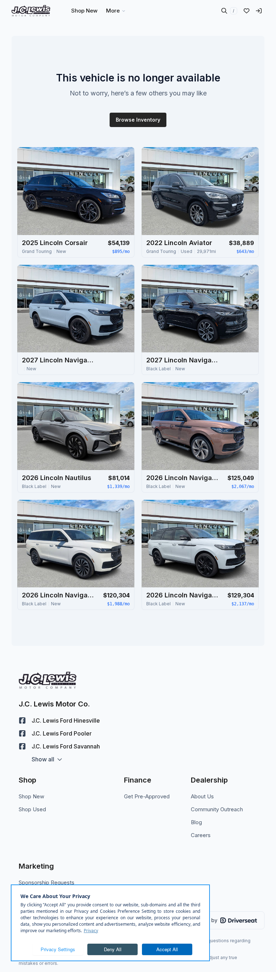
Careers (201, 835)
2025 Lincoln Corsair (55, 242)
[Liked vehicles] (246, 11)
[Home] (31, 11)
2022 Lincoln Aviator (179, 242)
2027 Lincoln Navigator (58, 360)
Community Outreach (217, 809)
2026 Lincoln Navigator (182, 478)
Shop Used (32, 809)
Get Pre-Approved (147, 796)
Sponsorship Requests (46, 882)
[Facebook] (22, 720)
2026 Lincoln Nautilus (56, 478)
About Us (202, 796)
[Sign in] (258, 11)
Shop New (31, 796)
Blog (196, 822)
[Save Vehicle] (127, 154)
